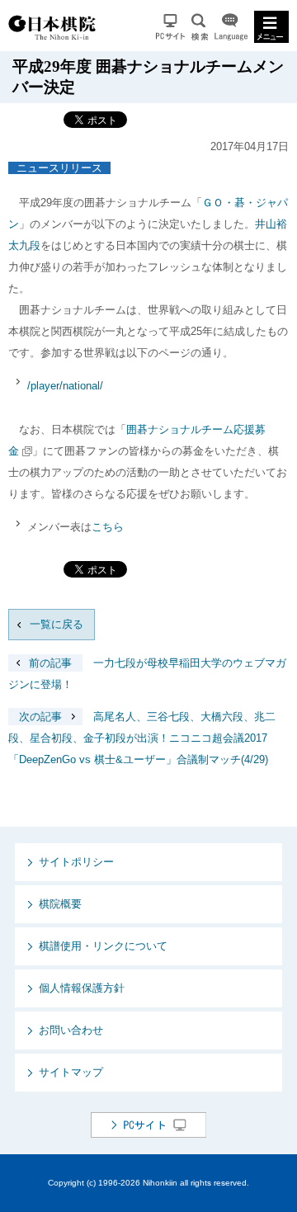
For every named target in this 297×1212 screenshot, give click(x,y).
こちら (108, 527)
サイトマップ (71, 1072)
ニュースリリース (59, 168)
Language (231, 26)
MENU (271, 27)
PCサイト (170, 27)
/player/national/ (65, 386)
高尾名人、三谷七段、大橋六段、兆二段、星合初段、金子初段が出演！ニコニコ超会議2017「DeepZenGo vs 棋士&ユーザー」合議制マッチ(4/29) (142, 738)
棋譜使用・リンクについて (103, 946)
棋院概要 (60, 904)
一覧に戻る (56, 624)
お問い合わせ (71, 1030)
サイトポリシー (76, 862)
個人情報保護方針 (82, 988)
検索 (199, 26)
